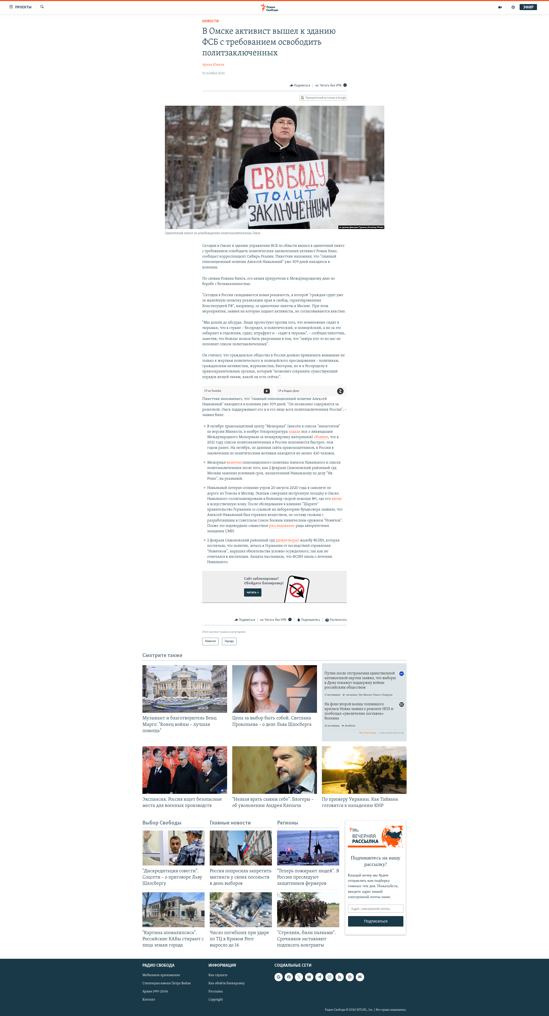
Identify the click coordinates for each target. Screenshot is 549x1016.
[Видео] (500, 7)
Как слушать (217, 975)
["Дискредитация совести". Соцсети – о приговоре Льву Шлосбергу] (173, 848)
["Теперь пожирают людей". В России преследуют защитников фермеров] (308, 848)
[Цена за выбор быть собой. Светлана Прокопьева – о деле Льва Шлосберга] (274, 689)
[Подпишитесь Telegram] (319, 977)
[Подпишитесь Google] (278, 977)
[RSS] (339, 977)
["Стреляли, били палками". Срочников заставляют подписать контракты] (308, 909)
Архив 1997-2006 (155, 991)
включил (234, 463)
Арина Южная (213, 64)
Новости (210, 21)
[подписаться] (360, 977)
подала (294, 432)
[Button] (300, 85)
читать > (253, 592)
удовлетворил (287, 541)
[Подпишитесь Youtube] (309, 977)
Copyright (215, 1000)
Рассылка (215, 991)
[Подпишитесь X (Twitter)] (299, 977)
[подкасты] (513, 7)
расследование (282, 526)
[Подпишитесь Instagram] (329, 977)
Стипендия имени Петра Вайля (166, 983)
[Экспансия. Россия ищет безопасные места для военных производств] (184, 770)
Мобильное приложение (161, 975)
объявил (321, 437)
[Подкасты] (350, 977)
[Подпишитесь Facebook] (289, 977)
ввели (337, 499)
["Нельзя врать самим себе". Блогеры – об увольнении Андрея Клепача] (274, 770)
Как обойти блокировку (226, 983)
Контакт (148, 1000)
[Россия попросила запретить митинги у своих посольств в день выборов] (241, 848)
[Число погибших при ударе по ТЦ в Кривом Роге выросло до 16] (241, 909)
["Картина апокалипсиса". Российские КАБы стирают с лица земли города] (173, 909)
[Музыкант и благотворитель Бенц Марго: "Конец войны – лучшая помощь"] (184, 689)
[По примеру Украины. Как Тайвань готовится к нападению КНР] (364, 770)
